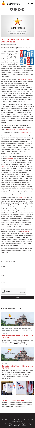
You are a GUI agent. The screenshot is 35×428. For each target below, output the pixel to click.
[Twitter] (15, 7)
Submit (17, 297)
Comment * (4, 266)
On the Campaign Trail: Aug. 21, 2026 (17, 400)
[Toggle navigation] (32, 3)
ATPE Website (22, 425)
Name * (3, 275)
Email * (3, 282)
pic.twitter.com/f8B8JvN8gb (19, 129)
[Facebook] (12, 7)
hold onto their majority (25, 79)
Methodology (17, 424)
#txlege (9, 129)
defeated (3, 166)
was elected (10, 158)
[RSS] (23, 7)
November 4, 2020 (26, 132)
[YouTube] (19, 7)
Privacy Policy (8, 424)
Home (15, 425)
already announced (27, 190)
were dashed (25, 231)
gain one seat (22, 197)
